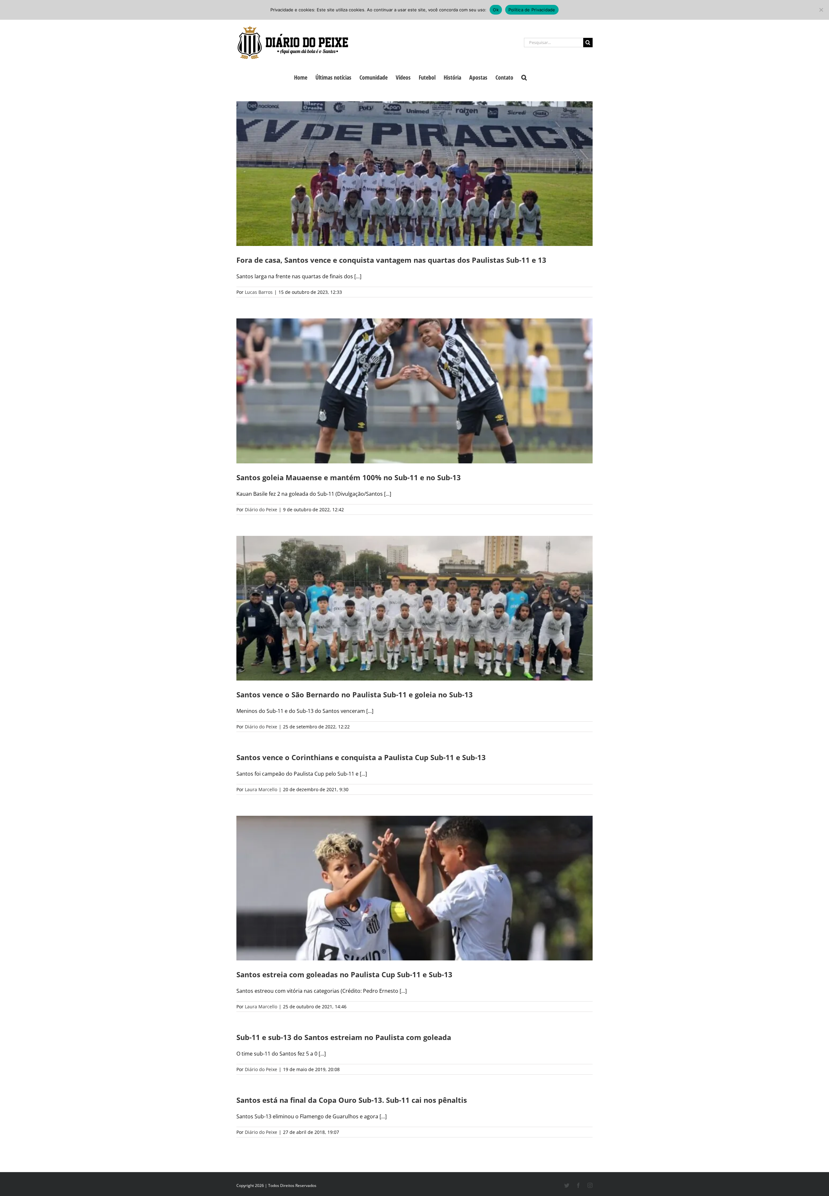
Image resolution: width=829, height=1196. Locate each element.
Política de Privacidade (531, 9)
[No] (821, 9)
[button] (524, 76)
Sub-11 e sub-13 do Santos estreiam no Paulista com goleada (343, 1037)
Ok (496, 9)
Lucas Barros (259, 292)
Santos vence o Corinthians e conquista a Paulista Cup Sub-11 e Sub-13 (361, 757)
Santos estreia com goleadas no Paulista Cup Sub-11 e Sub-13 (344, 974)
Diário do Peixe (261, 509)
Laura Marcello (261, 789)
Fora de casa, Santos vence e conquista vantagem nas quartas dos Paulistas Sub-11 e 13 (391, 260)
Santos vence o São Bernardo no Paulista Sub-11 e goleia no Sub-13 (354, 694)
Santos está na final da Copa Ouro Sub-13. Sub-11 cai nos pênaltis (351, 1100)
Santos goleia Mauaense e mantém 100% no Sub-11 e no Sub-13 (348, 477)
